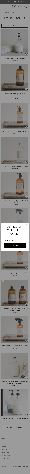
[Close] (27, 225)
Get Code (15, 245)
